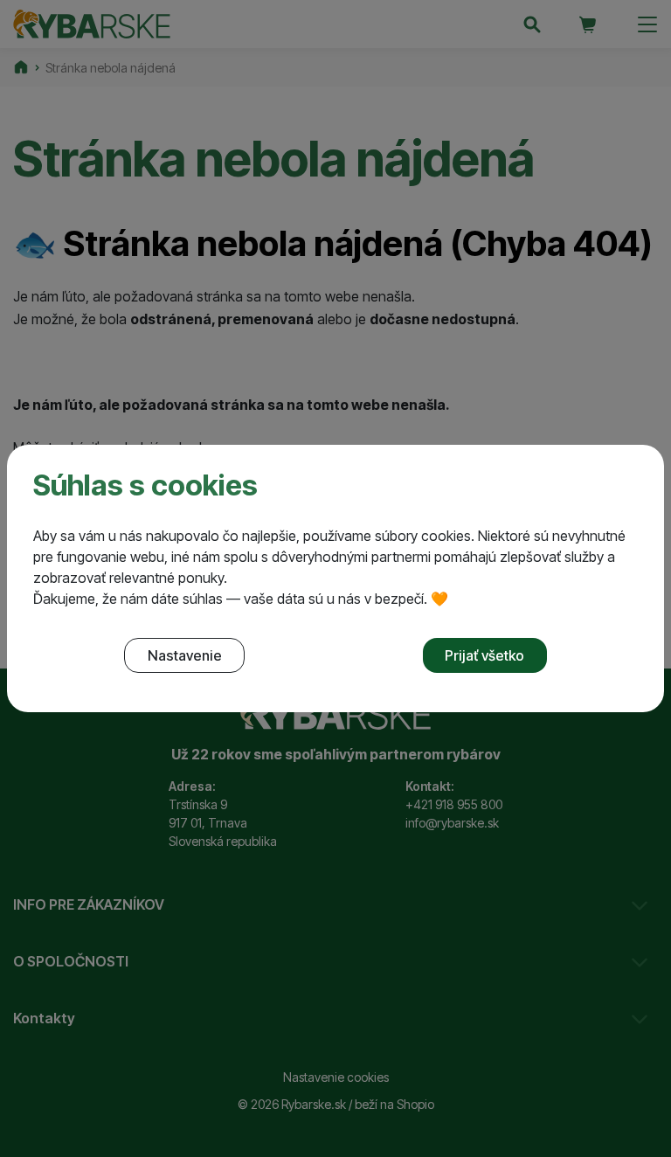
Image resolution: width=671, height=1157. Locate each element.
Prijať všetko (484, 655)
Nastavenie (185, 655)
